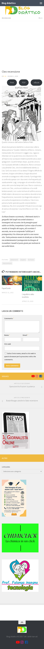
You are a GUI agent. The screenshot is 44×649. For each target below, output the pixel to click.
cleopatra (23, 260)
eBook (36, 82)
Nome (7, 335)
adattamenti (14, 260)
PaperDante (6, 288)
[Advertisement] (22, 46)
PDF (24, 82)
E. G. (5, 76)
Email (25, 335)
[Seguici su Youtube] (32, 376)
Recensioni (6, 18)
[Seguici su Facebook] (40, 376)
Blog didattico (9, 3)
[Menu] (41, 3)
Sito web (7, 344)
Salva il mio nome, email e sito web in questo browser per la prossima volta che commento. (20, 356)
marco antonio (7, 263)
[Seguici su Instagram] (36, 376)
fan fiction (31, 260)
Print (12, 82)
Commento (9, 318)
